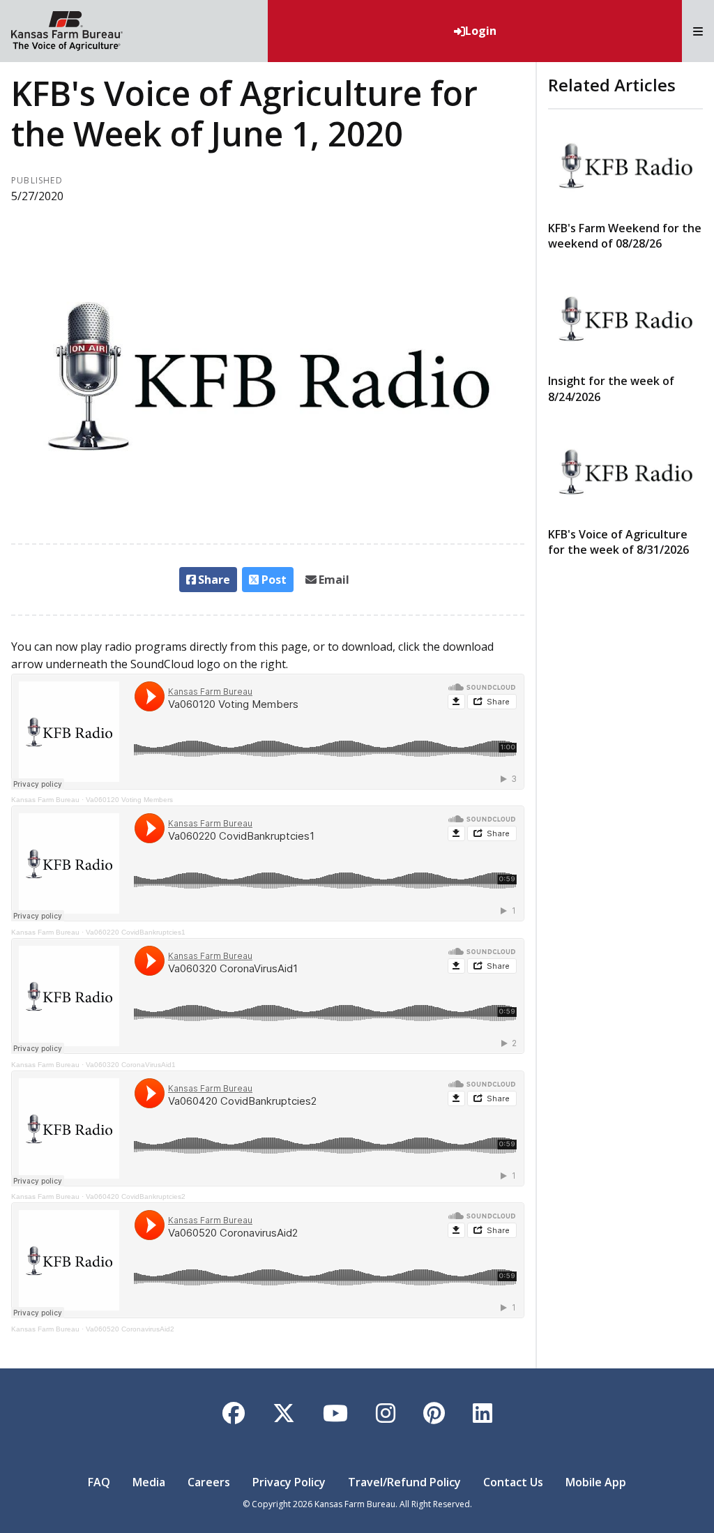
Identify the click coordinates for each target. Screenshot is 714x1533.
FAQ (99, 1482)
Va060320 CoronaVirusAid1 (131, 1064)
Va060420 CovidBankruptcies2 (135, 1196)
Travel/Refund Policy (404, 1482)
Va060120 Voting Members (129, 799)
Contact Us (513, 1482)
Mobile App (595, 1482)
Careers (209, 1482)
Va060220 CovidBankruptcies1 (135, 932)
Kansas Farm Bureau (45, 799)
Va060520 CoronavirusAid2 (130, 1329)
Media (148, 1482)
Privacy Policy (289, 1482)
